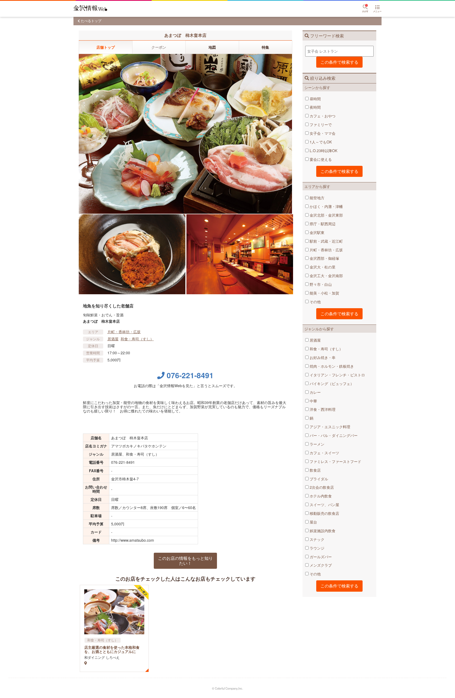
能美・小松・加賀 (324, 293)
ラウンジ (316, 548)
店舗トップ (105, 47)
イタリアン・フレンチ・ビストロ (337, 374)
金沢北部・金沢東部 (326, 215)
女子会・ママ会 (322, 133)
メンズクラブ (320, 565)
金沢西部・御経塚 (324, 258)
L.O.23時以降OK (323, 150)
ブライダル (318, 478)
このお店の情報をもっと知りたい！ (185, 560)
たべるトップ (91, 20)
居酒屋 (315, 340)
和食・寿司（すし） (326, 348)
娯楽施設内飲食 (322, 530)
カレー (315, 392)
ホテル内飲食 (320, 495)
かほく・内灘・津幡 (326, 206)
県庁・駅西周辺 (322, 223)
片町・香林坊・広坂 (326, 249)
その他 (315, 301)
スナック (316, 539)
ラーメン (316, 444)
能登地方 (316, 197)
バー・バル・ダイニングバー (333, 435)
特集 (265, 47)
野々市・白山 (320, 284)
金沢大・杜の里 (322, 267)
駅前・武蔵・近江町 (326, 241)
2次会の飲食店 (321, 487)
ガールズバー (320, 556)
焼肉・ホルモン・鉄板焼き (331, 366)
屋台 (313, 522)
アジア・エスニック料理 (329, 426)
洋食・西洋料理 (322, 409)
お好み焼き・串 (322, 357)
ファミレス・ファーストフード (335, 461)
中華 (313, 400)
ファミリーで (320, 124)
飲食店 (315, 470)
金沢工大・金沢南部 (326, 275)
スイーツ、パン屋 (324, 504)
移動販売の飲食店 (324, 513)
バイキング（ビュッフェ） (331, 383)
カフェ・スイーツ (324, 452)
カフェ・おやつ (322, 115)
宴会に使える (320, 159)
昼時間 (315, 98)
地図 (212, 47)
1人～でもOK (320, 141)
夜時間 (315, 107)
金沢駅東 (316, 232)
